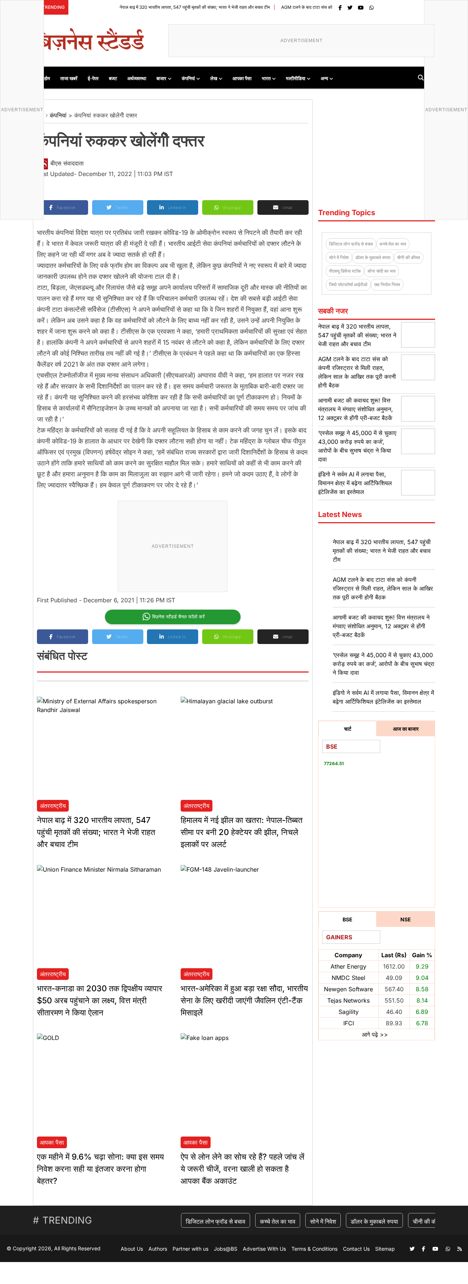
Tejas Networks (348, 1000)
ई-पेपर (93, 78)
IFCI (348, 1023)
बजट (113, 78)
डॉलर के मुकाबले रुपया (372, 257)
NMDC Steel (348, 977)
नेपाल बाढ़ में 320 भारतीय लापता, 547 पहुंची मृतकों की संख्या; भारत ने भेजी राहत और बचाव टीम (170, 7)
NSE (405, 919)
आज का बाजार (406, 729)
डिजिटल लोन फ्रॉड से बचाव (351, 244)
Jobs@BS (225, 1249)
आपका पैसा (242, 78)
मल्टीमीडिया (295, 78)
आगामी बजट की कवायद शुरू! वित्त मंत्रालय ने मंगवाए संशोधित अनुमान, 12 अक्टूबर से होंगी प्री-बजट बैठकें (355, 409)
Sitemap (385, 1249)
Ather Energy (348, 966)
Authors (157, 1249)
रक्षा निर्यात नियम (387, 284)
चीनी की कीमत (408, 257)
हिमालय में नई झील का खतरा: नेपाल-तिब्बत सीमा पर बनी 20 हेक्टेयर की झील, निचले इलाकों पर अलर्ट (241, 832)
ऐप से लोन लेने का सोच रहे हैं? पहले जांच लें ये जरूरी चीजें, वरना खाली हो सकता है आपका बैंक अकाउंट (242, 1169)
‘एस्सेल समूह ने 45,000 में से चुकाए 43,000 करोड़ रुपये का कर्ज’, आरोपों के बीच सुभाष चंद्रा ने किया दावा (383, 663)
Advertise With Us (264, 1249)
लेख (213, 78)
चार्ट (347, 729)
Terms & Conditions (314, 1249)
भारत (266, 78)
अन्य (324, 78)
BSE (347, 919)
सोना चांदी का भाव (381, 271)
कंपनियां (188, 78)
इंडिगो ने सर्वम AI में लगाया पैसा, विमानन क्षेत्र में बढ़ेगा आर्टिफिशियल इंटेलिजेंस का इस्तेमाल (355, 483)
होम (47, 78)
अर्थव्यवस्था (136, 78)
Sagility (349, 1011)
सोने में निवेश (339, 257)
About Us (132, 1249)
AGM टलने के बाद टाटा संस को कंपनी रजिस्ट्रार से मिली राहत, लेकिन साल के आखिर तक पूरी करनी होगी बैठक (383, 588)
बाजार (161, 78)
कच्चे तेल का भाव (393, 244)
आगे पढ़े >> (375, 1034)
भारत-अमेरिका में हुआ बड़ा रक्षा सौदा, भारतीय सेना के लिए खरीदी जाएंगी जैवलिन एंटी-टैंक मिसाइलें (244, 1000)
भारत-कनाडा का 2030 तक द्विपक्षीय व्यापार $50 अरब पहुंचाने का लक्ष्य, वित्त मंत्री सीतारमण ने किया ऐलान (99, 1000)
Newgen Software (348, 989)
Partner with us (190, 1249)
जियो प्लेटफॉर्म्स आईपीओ (348, 284)
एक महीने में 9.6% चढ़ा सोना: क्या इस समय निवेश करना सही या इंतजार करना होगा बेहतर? (100, 1169)
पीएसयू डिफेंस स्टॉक (345, 271)
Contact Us (356, 1249)
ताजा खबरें (69, 78)
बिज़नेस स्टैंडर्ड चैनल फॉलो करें (178, 616)
